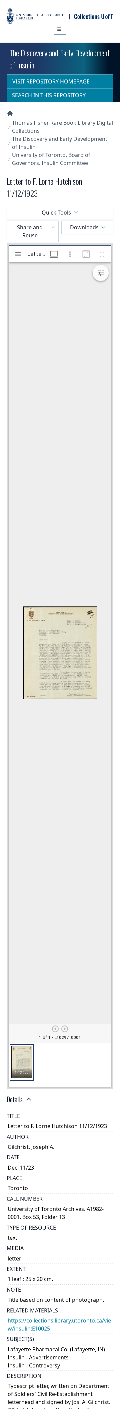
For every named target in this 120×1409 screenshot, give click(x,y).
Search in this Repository (49, 95)
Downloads (84, 227)
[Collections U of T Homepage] (10, 113)
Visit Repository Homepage (51, 81)
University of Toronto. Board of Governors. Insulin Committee (51, 159)
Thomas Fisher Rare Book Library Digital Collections (62, 126)
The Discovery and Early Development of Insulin (59, 143)
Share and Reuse (30, 231)
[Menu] (60, 29)
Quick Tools (56, 212)
